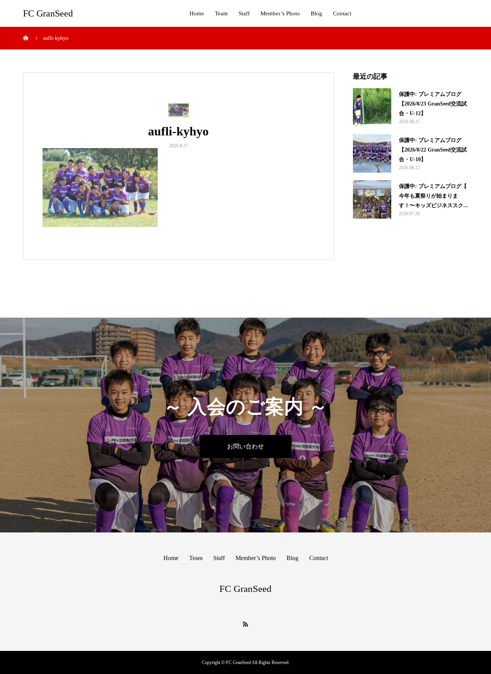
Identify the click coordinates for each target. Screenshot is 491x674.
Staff (244, 13)
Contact (342, 13)
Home (196, 13)
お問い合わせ (245, 446)
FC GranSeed (48, 13)
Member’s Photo (280, 13)
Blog (316, 13)
